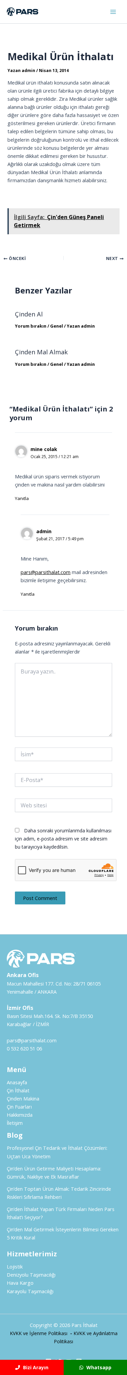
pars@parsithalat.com (45, 572)
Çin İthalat (18, 1090)
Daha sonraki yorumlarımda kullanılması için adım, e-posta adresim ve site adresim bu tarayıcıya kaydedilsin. (63, 838)
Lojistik (15, 1266)
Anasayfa (17, 1082)
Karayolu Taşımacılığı (30, 1291)
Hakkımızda (20, 1114)
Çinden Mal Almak (41, 352)
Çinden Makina (23, 1098)
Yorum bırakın (30, 326)
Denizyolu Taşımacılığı (31, 1274)
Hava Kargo (20, 1282)
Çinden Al (29, 314)
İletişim (15, 1122)
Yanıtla (22, 498)
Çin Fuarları (19, 1106)
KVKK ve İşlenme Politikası (38, 1333)
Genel (56, 326)
